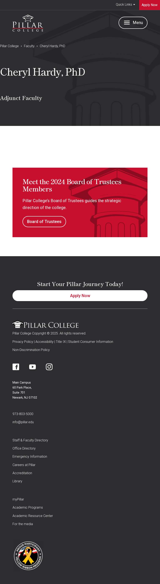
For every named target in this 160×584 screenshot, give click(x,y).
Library (17, 481)
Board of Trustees (44, 221)
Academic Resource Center (32, 516)
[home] (27, 22)
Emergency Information (29, 457)
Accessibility (44, 342)
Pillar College (9, 46)
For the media (22, 524)
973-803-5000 (22, 414)
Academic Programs (27, 507)
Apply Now (80, 295)
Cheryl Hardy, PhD (52, 46)
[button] (125, 5)
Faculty (29, 46)
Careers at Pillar (23, 465)
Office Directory (24, 448)
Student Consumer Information (90, 342)
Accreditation (22, 473)
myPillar (18, 499)
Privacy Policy (22, 342)
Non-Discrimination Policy (31, 350)
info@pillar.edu (23, 422)
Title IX (61, 342)
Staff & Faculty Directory (30, 440)
